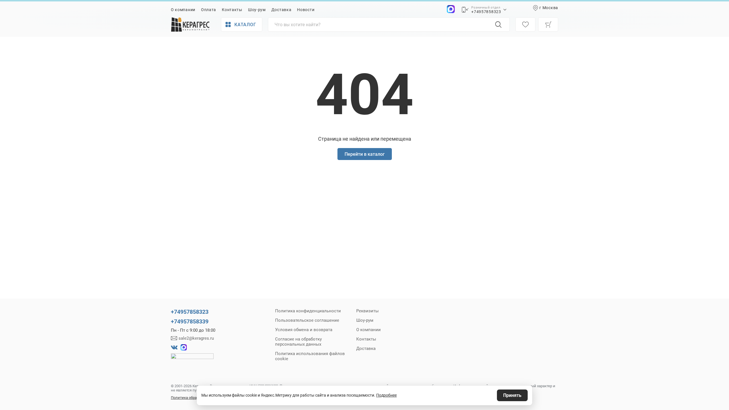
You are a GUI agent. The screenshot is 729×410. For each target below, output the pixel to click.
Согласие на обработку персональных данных (298, 342)
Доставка (281, 9)
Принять (512, 395)
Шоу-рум (257, 9)
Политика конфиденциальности (308, 310)
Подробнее (386, 395)
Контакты (232, 9)
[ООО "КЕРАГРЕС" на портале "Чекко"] (192, 360)
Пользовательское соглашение (307, 320)
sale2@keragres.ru (196, 338)
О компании (183, 9)
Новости (305, 9)
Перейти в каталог (365, 154)
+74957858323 (486, 11)
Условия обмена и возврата (303, 329)
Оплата (208, 9)
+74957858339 (189, 321)
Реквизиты (367, 310)
